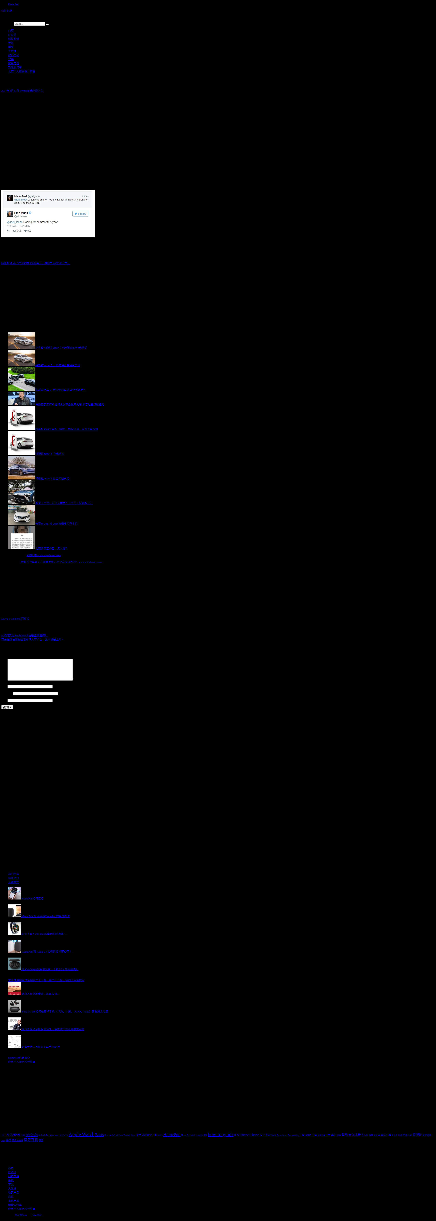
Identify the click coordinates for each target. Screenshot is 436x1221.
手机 (11, 43)
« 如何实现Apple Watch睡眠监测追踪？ (24, 635)
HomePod (13, 4)
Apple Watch (82, 1134)
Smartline (37, 1215)
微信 (371, 1135)
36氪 (23, 1135)
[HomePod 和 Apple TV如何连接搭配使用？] (15, 951)
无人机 (394, 1135)
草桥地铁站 (17, 1140)
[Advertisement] (103, 119)
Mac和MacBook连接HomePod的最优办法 (46, 916)
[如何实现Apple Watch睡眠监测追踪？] (15, 934)
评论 (4, 679)
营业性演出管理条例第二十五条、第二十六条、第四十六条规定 (46, 980)
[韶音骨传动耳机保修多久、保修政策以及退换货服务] (15, 1029)
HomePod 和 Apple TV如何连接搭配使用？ (47, 951)
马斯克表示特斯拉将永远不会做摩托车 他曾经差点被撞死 (69, 404)
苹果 (11, 47)
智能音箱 (407, 1135)
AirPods (32, 1135)
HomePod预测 (201, 1135)
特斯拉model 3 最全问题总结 (52, 478)
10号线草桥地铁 (10, 1135)
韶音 (41, 1140)
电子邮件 (6, 693)
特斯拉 (25, 618)
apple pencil (54, 1135)
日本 (400, 1135)
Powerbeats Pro (284, 1135)
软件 (11, 59)
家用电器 (13, 63)
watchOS (295, 1135)
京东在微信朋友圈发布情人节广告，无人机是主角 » (32, 639)
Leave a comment (10, 618)
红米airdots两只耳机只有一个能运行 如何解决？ (50, 969)
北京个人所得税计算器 (21, 71)
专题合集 (13, 882)
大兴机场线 (355, 1135)
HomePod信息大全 (19, 1057)
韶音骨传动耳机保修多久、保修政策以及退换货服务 (53, 1029)
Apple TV (64, 1135)
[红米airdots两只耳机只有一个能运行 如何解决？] (15, 969)
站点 (4, 700)
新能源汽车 (15, 67)
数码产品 (13, 55)
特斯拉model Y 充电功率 (49, 453)
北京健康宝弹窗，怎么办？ (51, 548)
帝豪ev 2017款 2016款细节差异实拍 (56, 523)
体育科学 (321, 1135)
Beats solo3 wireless (113, 1135)
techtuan (24, 90)
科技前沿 (13, 38)
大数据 (12, 51)
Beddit (160, 1135)
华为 (334, 1135)
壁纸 (345, 1135)
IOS (236, 1135)
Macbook (271, 1135)
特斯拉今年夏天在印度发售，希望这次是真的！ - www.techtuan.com (61, 562)
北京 (328, 1135)
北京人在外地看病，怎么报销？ (41, 993)
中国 (314, 1135)
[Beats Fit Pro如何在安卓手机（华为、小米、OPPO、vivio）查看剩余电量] (15, 1011)
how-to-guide (220, 1134)
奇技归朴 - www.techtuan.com (44, 555)
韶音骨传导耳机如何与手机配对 (41, 1047)
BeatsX (127, 1135)
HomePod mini (188, 1135)
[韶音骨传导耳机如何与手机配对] (15, 1047)
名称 (4, 686)
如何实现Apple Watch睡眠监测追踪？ (44, 934)
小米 (366, 1135)
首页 (11, 30)
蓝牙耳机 (31, 1140)
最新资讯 (13, 878)
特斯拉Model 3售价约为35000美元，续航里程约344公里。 (35, 263)
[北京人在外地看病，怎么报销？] (15, 993)
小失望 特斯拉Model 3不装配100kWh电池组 (61, 347)
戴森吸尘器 (384, 1135)
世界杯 (308, 1135)
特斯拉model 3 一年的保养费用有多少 (57, 365)
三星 (302, 1135)
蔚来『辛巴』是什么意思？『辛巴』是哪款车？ (64, 503)
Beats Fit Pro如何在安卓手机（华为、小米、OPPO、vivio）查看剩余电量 (65, 1011)
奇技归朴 (6, 10)
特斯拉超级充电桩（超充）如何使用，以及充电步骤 (66, 429)
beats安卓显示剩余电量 (144, 1135)
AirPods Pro (43, 1135)
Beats (99, 1134)
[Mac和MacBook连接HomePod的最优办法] (15, 916)
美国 (8, 1140)
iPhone (244, 1135)
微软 (376, 1135)
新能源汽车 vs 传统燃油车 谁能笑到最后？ (60, 390)
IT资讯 (12, 34)
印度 (339, 1135)
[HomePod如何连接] (15, 898)
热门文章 (13, 874)
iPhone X (255, 1135)
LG (264, 1135)
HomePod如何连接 (32, 898)
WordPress (21, 1215)
